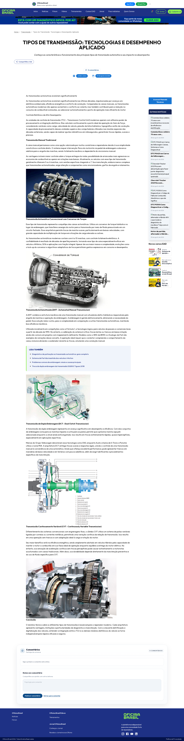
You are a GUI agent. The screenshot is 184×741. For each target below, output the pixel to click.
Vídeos (64, 11)
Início (36, 11)
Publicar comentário (32, 696)
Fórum (54, 11)
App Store (130, 4)
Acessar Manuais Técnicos (160, 100)
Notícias (45, 11)
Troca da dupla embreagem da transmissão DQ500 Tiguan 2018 (58, 366)
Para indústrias (114, 11)
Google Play (141, 4)
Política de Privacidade (173, 739)
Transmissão (26, 32)
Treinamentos (76, 11)
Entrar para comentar (52, 696)
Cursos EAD (90, 11)
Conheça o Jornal (56, 728)
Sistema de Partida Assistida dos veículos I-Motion (52, 358)
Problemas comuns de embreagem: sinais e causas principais (56, 362)
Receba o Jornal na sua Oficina (60, 732)
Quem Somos (129, 11)
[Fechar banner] (150, 4)
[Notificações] (152, 12)
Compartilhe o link (25, 62)
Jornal (101, 11)
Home (16, 32)
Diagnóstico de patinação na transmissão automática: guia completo (60, 354)
